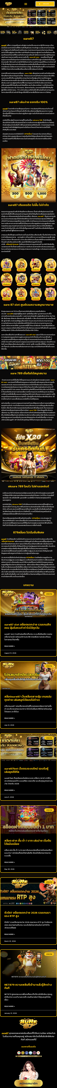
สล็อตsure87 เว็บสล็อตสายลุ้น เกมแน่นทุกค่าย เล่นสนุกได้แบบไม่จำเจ (27, 698)
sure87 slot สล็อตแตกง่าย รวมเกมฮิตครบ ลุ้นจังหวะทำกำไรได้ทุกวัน (27, 626)
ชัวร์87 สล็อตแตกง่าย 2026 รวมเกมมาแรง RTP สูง (27, 914)
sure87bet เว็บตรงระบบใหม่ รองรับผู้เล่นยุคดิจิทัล (26, 770)
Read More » (9, 646)
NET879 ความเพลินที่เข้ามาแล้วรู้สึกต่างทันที (28, 986)
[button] (25, 4)
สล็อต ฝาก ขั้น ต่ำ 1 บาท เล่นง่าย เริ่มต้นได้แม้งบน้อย (27, 842)
